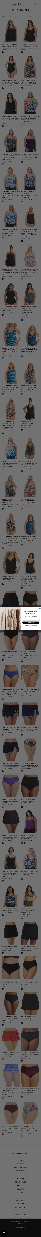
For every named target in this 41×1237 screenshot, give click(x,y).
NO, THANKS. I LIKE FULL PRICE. (31, 625)
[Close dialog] (40, 608)
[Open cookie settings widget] (4, 1233)
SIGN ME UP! (31, 622)
